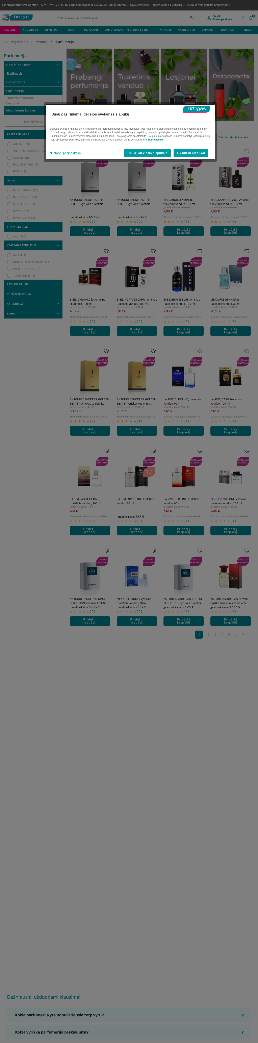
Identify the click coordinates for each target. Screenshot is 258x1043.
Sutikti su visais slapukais (147, 153)
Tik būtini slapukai (191, 153)
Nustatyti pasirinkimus (65, 153)
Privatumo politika (153, 139)
